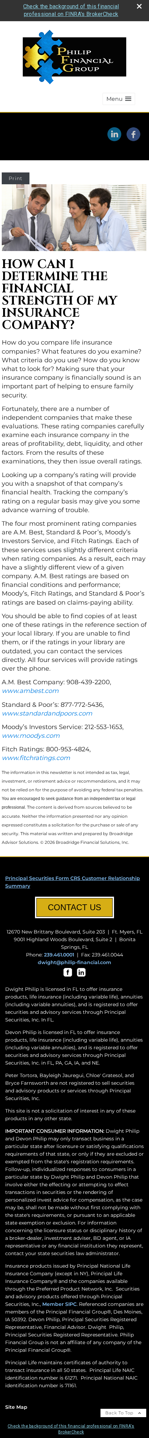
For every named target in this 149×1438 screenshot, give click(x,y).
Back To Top (120, 1412)
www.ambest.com (30, 691)
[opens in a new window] (68, 977)
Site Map (16, 1407)
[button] (119, 99)
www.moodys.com (31, 736)
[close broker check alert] (139, 6)
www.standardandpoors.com (47, 713)
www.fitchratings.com (36, 758)
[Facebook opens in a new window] (133, 139)
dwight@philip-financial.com (74, 962)
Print (16, 178)
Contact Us (74, 907)
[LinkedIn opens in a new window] (114, 139)
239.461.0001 (59, 955)
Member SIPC (59, 1304)
